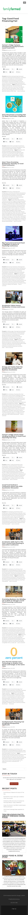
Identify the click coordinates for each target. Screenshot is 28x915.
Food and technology (15, 689)
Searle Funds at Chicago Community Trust (12, 411)
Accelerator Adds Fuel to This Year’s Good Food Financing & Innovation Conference (13, 543)
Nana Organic (18, 210)
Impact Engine (5, 701)
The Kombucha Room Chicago (17, 218)
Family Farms (10, 191)
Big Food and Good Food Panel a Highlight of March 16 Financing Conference (13, 244)
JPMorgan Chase (12, 410)
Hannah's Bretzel (11, 699)
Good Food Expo (8, 85)
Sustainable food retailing (7, 150)
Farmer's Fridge (5, 472)
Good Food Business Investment (15, 206)
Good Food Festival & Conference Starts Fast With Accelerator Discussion (12, 486)
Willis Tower (13, 91)
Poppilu (8, 213)
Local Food (9, 400)
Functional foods (20, 332)
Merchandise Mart (11, 89)
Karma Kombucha (17, 344)
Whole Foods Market (14, 414)
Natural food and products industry (13, 516)
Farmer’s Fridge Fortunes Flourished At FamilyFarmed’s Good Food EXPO (13, 46)
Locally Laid (13, 642)
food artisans (11, 754)
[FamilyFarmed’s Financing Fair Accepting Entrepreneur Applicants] (14, 714)
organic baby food (6, 156)
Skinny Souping (16, 214)
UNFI (8, 414)
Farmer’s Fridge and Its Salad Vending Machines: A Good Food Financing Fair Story (14, 436)
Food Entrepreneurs (16, 77)
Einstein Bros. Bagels (9, 694)
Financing (9, 77)
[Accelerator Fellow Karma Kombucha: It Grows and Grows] (14, 296)
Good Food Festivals (12, 80)
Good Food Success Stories (12, 633)
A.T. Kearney (16, 274)
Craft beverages (10, 331)
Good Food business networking (18, 277)
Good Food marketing (13, 81)
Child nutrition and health (12, 145)
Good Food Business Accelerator (9, 194)
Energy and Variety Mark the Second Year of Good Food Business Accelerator (12, 368)
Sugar (19, 338)
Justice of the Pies (6, 88)
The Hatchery (7, 218)
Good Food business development (15, 398)
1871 (16, 693)
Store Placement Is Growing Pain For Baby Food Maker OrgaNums (14, 115)
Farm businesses (13, 266)
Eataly (3, 694)
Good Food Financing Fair (18, 87)
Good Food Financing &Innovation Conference (12, 86)
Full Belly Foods (22, 203)
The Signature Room (11, 702)
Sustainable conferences (14, 272)
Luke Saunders (13, 88)
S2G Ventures (14, 284)
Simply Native (9, 214)
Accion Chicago (12, 201)
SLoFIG (7, 215)
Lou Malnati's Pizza (13, 701)
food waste (18, 695)
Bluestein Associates (6, 202)
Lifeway (9, 284)
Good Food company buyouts (8, 278)
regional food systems (6, 761)
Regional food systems (17, 400)
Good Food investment (7, 283)
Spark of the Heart (13, 215)
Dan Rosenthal (20, 693)
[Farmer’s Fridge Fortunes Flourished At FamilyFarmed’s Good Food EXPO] (14, 34)
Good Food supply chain (17, 759)
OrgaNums (12, 156)
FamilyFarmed (18, 84)
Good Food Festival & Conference (9, 280)
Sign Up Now (14, 783)
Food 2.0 (8, 689)
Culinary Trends (10, 464)
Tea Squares (10, 217)
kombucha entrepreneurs (12, 346)
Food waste (18, 690)
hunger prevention (19, 699)
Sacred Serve (18, 213)
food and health (5, 340)
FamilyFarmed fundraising (12, 76)
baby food (20, 150)
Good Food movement (15, 698)
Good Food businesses (14, 472)
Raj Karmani (20, 701)
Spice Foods (20, 215)
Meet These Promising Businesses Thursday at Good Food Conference (12, 163)
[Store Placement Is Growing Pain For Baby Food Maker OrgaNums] (14, 104)
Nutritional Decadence (7, 211)
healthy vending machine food (13, 478)
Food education (17, 394)
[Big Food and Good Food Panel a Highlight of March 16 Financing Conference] (14, 233)
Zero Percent (5, 703)
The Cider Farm (17, 217)
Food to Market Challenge (14, 395)
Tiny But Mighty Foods (16, 219)
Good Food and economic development (14, 78)
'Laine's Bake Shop (16, 199)
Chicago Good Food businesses (8, 471)
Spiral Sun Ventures (6, 91)
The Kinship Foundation (10, 412)
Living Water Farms (6, 642)
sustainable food (15, 761)
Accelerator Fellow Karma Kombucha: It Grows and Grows (13, 306)
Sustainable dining (13, 83)
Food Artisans (21, 145)
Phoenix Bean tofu (16, 211)
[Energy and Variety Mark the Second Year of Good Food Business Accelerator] (14, 358)
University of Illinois (20, 702)
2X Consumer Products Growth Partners (13, 274)
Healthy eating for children (15, 148)
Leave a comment (21, 91)
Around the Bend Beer (21, 201)
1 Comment (11, 703)
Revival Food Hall (19, 89)
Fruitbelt (16, 203)
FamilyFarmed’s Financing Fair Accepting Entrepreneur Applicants (13, 723)
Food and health (21, 331)
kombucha (4, 346)
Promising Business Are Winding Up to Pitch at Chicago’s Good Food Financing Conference (13, 600)
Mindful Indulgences (10, 210)
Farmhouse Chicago (17, 635)
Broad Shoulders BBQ (16, 202)
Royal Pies (13, 213)
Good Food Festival (19, 278)
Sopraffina (4, 702)
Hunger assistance (6, 693)
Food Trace (11, 637)
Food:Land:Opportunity (7, 406)
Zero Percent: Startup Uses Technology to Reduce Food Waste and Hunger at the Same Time (13, 664)
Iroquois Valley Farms (16, 209)
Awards (8, 266)
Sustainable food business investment (10, 402)
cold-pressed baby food (16, 151)
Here (10, 209)
